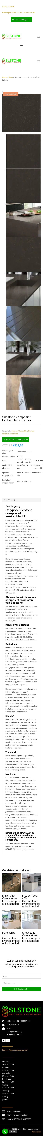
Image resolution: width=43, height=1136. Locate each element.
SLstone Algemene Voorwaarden (15, 1050)
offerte (23, 833)
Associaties (36, 1132)
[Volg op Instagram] (8, 1040)
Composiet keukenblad (19, 431)
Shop (11, 77)
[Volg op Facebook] (4, 1040)
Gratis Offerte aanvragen (14, 439)
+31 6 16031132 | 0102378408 (18, 1021)
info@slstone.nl (13, 1025)
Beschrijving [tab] (9, 500)
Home (4, 77)
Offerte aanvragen (20, 19)
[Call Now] (5, 1131)
